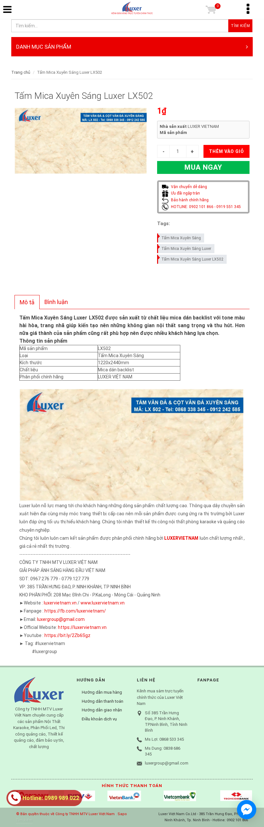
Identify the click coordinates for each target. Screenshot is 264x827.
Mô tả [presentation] (27, 302)
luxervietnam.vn (60, 602)
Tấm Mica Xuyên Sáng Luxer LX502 (192, 259)
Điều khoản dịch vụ (99, 719)
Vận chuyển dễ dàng (188, 187)
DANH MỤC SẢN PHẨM (43, 46)
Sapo (122, 814)
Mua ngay (203, 167)
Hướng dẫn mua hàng (102, 692)
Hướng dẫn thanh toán (102, 701)
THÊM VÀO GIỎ (226, 151)
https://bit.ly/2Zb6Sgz (67, 635)
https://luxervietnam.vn (82, 627)
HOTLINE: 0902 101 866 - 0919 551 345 (205, 206)
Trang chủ (20, 72)
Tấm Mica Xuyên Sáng (181, 238)
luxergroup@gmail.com (61, 619)
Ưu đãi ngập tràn (185, 193)
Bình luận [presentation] (56, 302)
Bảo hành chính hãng (189, 200)
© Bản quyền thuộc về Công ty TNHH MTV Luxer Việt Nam (65, 814)
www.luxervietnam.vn (102, 602)
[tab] (27, 302)
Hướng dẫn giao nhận (102, 710)
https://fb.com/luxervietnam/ (75, 610)
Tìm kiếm (24, 820)
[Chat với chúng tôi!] (246, 809)
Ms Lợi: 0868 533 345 (164, 739)
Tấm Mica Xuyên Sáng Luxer (186, 248)
